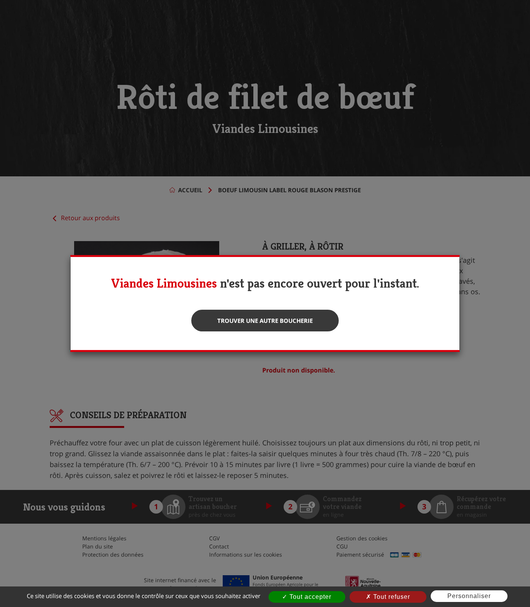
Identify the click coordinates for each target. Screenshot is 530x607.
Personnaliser (469, 596)
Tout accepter (309, 596)
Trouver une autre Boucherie (265, 320)
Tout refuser (390, 596)
